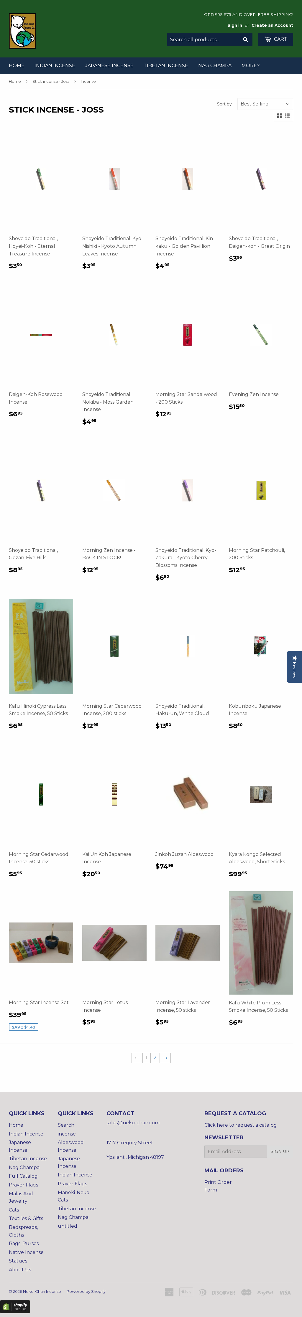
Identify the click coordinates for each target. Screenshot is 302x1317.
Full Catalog (23, 1176)
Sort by (224, 104)
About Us (20, 1270)
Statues (18, 1261)
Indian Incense (55, 65)
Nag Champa (215, 65)
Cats (14, 1210)
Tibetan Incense (166, 65)
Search (66, 1125)
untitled (67, 1226)
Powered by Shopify (86, 1291)
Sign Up (280, 1151)
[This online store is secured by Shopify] (15, 1311)
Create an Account (272, 25)
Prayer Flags (23, 1185)
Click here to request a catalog (240, 1125)
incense (67, 1134)
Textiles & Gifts (26, 1218)
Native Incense (26, 1252)
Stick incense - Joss (50, 81)
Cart (280, 39)
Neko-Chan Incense (42, 1291)
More (249, 65)
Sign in (234, 25)
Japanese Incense (109, 65)
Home (16, 65)
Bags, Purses (24, 1243)
